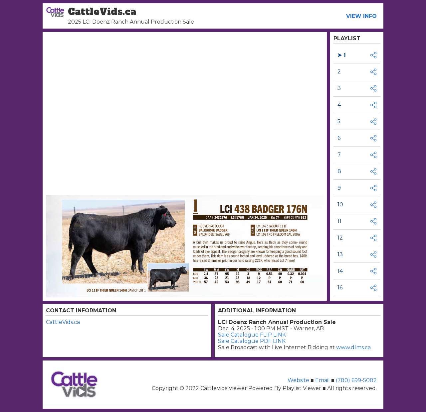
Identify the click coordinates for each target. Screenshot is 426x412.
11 (339, 221)
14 (340, 271)
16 (339, 287)
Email (322, 380)
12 (340, 238)
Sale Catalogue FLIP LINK (252, 335)
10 (340, 204)
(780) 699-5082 (356, 380)
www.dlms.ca (353, 347)
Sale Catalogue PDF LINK (252, 341)
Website (299, 380)
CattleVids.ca (63, 322)
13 (340, 254)
